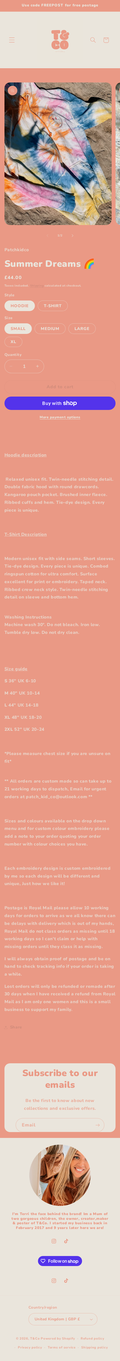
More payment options (60, 417)
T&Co (35, 1338)
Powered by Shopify (58, 1338)
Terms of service (62, 1347)
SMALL (18, 328)
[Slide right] (72, 235)
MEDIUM (50, 328)
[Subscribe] (97, 1125)
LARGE (82, 328)
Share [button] (16, 1027)
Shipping (37, 286)
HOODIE (20, 306)
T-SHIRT (53, 306)
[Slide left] (47, 235)
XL (13, 341)
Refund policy (92, 1338)
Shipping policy (94, 1347)
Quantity (12, 354)
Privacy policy (30, 1347)
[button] (11, 40)
